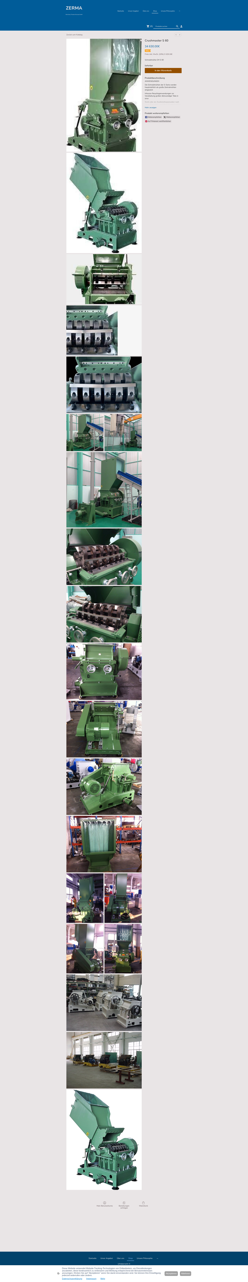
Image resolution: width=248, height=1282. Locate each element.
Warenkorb (143, 1206)
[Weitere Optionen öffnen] (179, 11)
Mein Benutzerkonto (105, 1206)
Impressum (91, 1279)
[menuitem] (176, 35)
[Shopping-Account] (181, 26)
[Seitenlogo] (74, 19)
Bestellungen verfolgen (124, 1207)
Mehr (102, 1279)
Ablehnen (185, 1273)
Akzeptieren (171, 1273)
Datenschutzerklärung (72, 1279)
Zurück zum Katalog (74, 34)
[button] (177, 26)
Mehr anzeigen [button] (150, 107)
